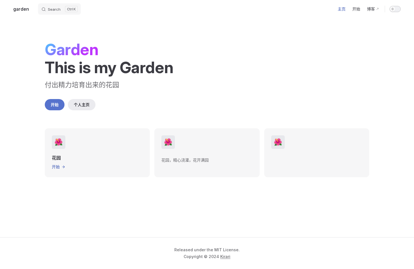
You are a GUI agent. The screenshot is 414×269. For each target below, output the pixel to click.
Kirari (225, 256)
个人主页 (82, 104)
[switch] (395, 9)
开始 (55, 104)
